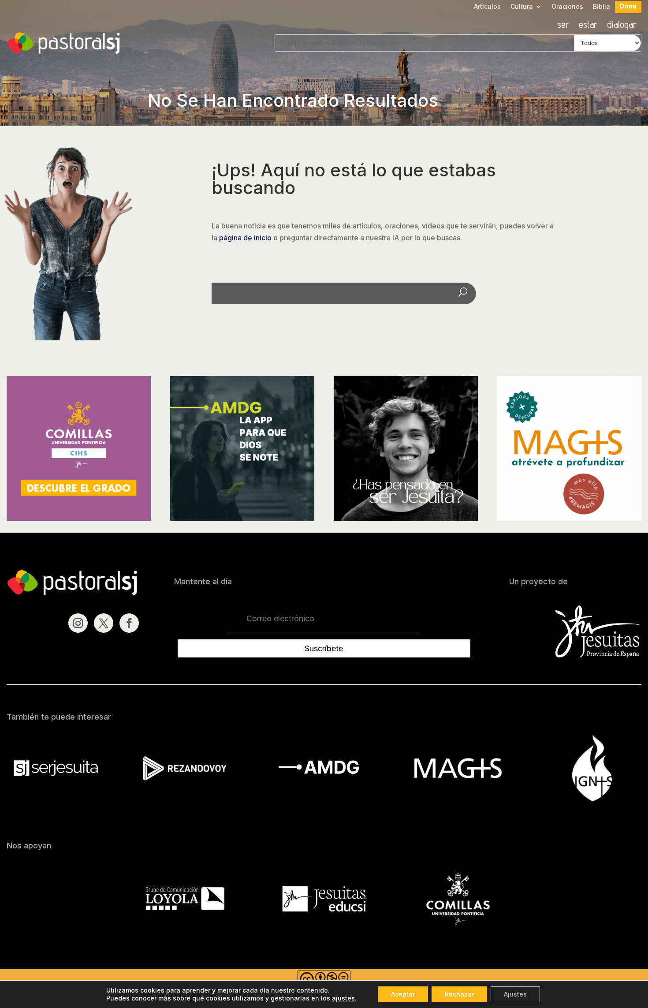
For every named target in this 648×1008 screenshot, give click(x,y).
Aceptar (403, 994)
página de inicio (245, 237)
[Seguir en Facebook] (129, 623)
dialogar (622, 25)
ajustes (343, 998)
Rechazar (459, 994)
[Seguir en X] (103, 623)
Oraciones (567, 7)
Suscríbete (324, 648)
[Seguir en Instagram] (78, 623)
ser (563, 25)
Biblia (601, 7)
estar (588, 25)
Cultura (521, 7)
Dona (628, 6)
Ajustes (515, 994)
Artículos (487, 7)
